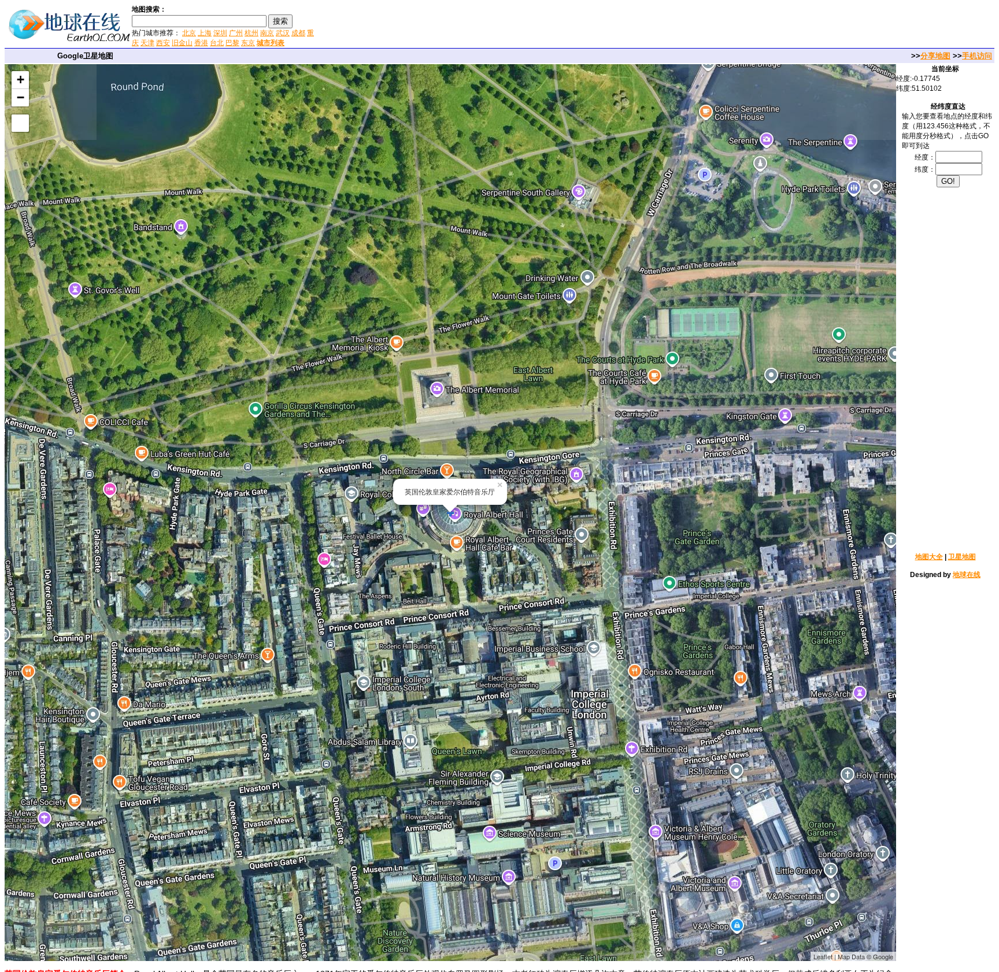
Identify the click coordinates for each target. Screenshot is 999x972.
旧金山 (182, 43)
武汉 (283, 33)
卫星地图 (962, 557)
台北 (217, 43)
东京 (248, 43)
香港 (201, 43)
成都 (298, 33)
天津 (147, 43)
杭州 (251, 33)
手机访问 (977, 55)
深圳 (220, 33)
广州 (236, 33)
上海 (205, 33)
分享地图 (935, 55)
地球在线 (966, 575)
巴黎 (232, 43)
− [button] (20, 97)
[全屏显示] (20, 123)
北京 (189, 33)
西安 (163, 43)
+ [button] (20, 79)
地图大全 (929, 557)
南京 (267, 33)
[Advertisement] (456, 25)
